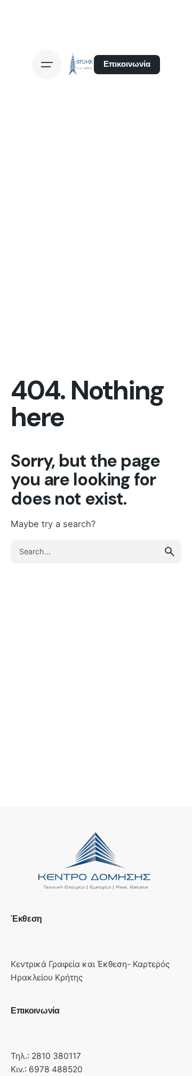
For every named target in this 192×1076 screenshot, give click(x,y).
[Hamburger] (47, 65)
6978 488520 (56, 1069)
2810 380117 (56, 1056)
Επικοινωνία (126, 64)
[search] (169, 551)
